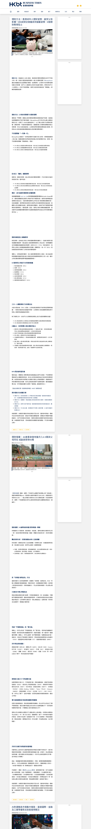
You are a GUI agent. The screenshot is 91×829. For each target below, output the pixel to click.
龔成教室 (32, 799)
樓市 (35, 11)
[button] (20, 11)
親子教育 (27, 429)
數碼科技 (57, 11)
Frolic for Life (24, 196)
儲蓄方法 (15, 429)
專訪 (73, 11)
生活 (66, 11)
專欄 (80, 11)
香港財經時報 (28, 5)
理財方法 (21, 429)
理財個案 (16, 493)
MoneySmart (49, 80)
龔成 (13, 443)
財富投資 (26, 11)
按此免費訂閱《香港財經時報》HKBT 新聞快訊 (27, 388)
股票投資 (21, 799)
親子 (49, 11)
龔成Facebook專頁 (29, 770)
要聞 (18, 11)
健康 (42, 11)
